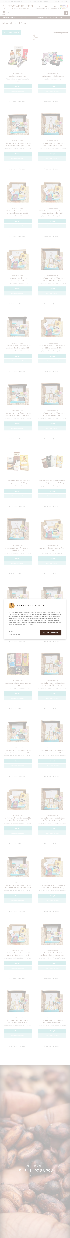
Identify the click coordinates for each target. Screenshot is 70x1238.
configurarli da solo (22, 620)
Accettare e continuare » (51, 632)
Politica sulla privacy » (15, 634)
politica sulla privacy (45, 620)
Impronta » (12, 631)
